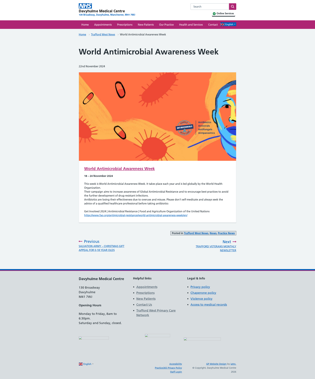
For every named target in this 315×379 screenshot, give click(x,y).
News (213, 233)
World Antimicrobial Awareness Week (119, 168)
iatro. (233, 363)
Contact (213, 24)
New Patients (146, 24)
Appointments (103, 24)
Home (85, 24)
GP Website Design (216, 363)
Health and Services (191, 24)
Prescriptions (124, 24)
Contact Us (144, 304)
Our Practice (166, 24)
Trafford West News (103, 34)
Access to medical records (208, 304)
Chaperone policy (203, 293)
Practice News (226, 233)
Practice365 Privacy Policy (168, 367)
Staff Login (176, 371)
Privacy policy (200, 287)
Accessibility (175, 363)
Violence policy (201, 299)
